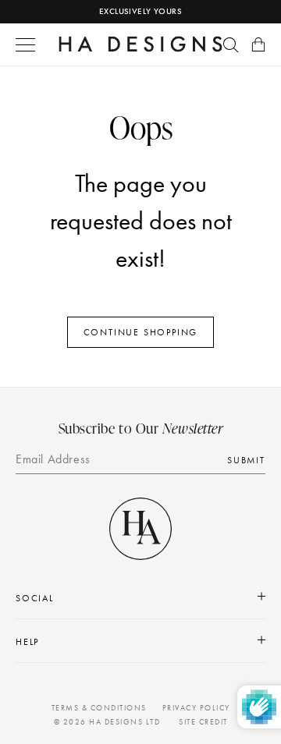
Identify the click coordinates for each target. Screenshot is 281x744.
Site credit (203, 722)
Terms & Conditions (99, 708)
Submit (246, 460)
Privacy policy (196, 708)
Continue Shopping (141, 332)
